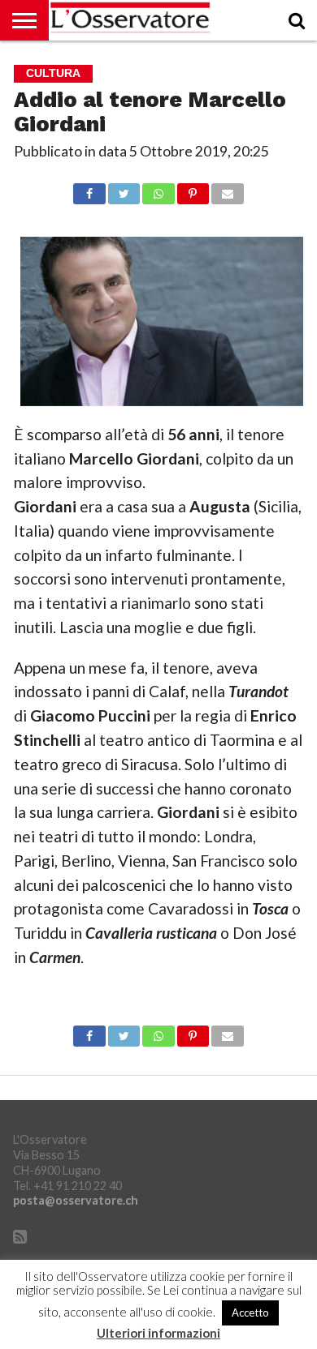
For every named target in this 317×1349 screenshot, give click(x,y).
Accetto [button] (250, 1312)
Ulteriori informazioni (158, 1333)
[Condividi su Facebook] (89, 189)
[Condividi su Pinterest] (193, 189)
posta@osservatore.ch (75, 1200)
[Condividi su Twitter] (124, 189)
